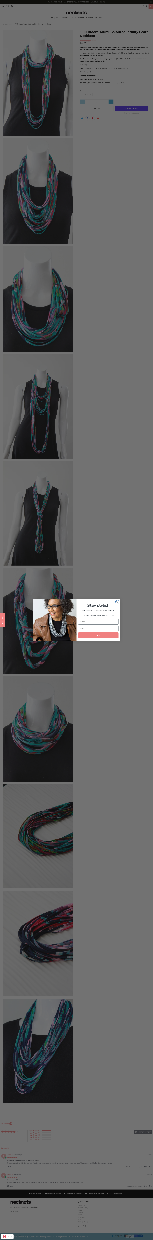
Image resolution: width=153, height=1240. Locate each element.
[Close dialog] (117, 602)
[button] (2, 620)
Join (98, 635)
